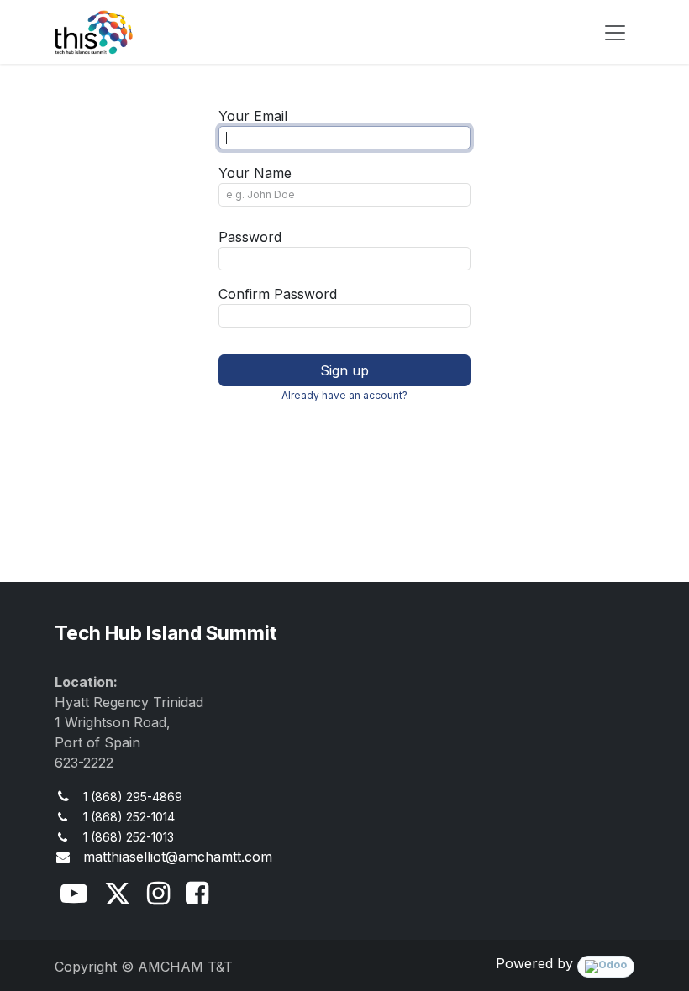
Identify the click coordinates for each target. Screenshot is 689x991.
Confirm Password (277, 294)
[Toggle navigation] (615, 32)
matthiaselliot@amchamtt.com (177, 856)
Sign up (344, 370)
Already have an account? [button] (344, 395)
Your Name (255, 173)
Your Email (252, 115)
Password (249, 236)
